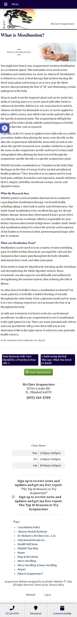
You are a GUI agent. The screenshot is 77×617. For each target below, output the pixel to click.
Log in (47, 594)
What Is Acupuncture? (30, 573)
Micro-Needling (27, 561)
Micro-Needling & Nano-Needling (37, 565)
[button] (4, 128)
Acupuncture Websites (16, 581)
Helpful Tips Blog (28, 548)
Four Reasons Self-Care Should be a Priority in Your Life (19, 359)
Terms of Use (41, 584)
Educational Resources (31, 540)
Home (21, 552)
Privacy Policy (56, 584)
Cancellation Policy (29, 527)
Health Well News (28, 544)
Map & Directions (28, 556)
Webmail (30, 594)
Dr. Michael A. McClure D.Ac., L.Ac (37, 535)
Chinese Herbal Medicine (32, 531)
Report (22, 569)
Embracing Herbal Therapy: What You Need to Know (56, 359)
